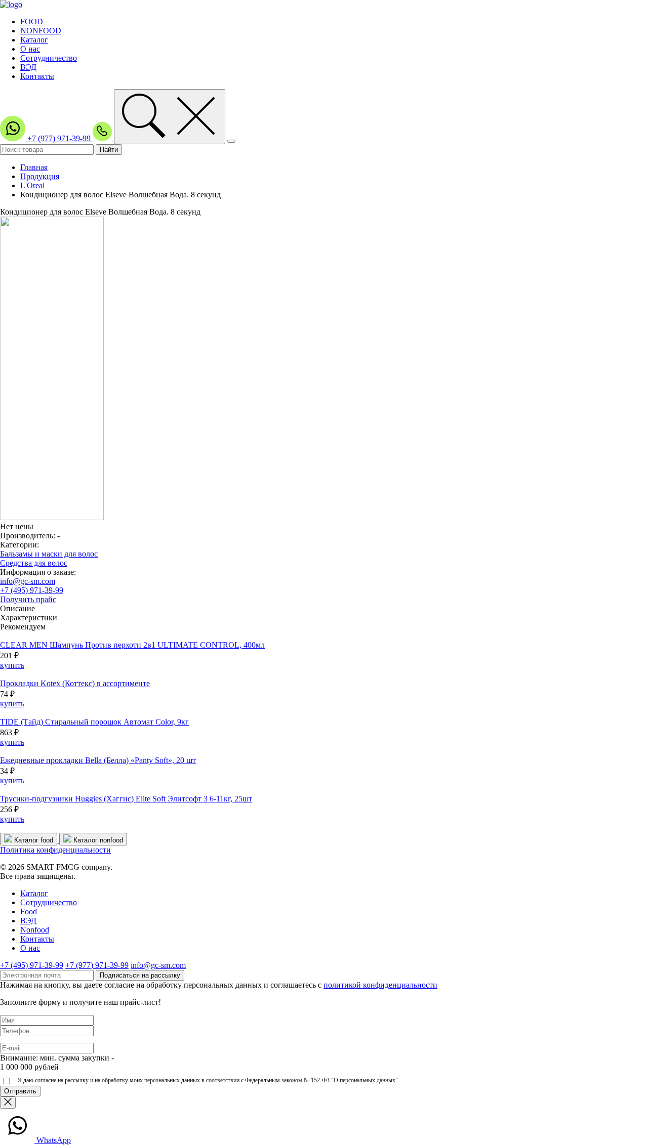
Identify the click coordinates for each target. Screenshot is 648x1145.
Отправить (20, 1091)
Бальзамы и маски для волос (49, 553)
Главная (34, 167)
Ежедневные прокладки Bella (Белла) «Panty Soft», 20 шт (98, 760)
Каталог (34, 39)
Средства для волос (33, 563)
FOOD (31, 21)
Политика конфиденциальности (55, 849)
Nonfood (34, 929)
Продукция (39, 176)
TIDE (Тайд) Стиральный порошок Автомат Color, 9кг (94, 721)
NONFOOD (40, 30)
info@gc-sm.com (27, 581)
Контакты (37, 76)
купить (12, 665)
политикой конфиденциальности (380, 985)
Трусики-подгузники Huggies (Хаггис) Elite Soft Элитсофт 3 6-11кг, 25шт (126, 798)
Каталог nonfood (97, 840)
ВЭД (28, 67)
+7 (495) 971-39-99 (31, 590)
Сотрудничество (48, 58)
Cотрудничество (48, 902)
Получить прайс (28, 599)
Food (28, 911)
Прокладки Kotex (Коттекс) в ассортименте (75, 683)
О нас (30, 49)
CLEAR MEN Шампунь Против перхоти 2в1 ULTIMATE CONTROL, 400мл (132, 645)
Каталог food (32, 840)
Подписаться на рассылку (140, 975)
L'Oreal (32, 185)
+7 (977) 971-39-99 (60, 138)
